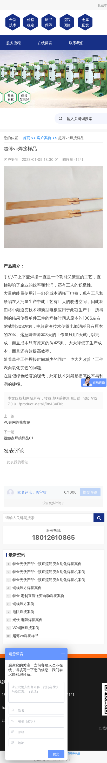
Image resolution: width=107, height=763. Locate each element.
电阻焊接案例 (23, 611)
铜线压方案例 (23, 603)
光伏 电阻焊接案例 (27, 619)
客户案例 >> (47, 138)
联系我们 (76, 43)
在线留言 (45, 43)
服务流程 (13, 43)
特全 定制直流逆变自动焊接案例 (38, 595)
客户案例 (11, 159)
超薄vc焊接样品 (25, 635)
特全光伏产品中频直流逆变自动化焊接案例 (47, 563)
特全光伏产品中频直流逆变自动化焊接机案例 (48, 571)
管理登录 (74, 754)
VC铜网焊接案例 (17, 422)
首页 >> (30, 138)
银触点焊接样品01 (18, 438)
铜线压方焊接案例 (27, 587)
